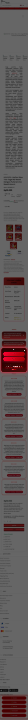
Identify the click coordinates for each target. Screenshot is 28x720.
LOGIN (14, 354)
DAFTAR (14, 359)
